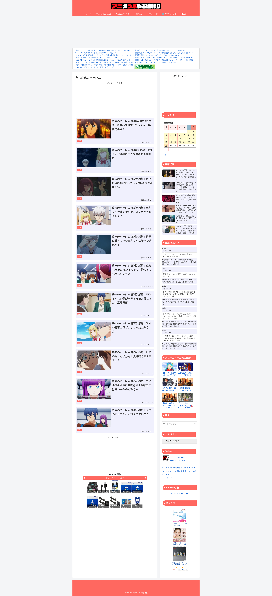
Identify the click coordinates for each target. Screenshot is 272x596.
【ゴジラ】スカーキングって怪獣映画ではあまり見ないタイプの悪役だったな (102, 60)
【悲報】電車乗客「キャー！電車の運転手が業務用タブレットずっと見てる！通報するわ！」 (108, 65)
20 (180, 142)
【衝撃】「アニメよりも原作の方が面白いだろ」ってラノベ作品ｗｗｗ (160, 50)
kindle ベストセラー (179, 493)
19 (175, 142)
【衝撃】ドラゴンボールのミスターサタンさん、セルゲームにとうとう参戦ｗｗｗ (164, 57)
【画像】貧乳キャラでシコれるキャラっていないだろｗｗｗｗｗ (158, 55)
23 (193, 142)
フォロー (168, 478)
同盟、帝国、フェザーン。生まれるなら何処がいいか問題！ (156, 62)
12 (175, 139)
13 (180, 139)
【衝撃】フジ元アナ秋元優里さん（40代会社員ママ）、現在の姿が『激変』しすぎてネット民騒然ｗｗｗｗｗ (114, 62)
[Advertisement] (136, 32)
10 (166, 139)
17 (166, 142)
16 (193, 139)
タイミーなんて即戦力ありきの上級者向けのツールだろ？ (95, 53)
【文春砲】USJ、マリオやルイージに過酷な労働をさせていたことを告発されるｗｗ (165, 53)
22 (189, 142)
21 (184, 142)
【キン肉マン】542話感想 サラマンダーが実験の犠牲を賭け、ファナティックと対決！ (106, 55)
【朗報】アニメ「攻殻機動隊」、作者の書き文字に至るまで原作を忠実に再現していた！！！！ (109, 50)
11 (171, 139)
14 (184, 139)
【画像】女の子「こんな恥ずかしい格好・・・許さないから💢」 (98, 57)
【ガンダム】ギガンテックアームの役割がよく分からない (95, 67)
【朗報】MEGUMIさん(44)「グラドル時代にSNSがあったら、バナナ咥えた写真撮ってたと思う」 (170, 60)
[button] (195, 424)
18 (171, 142)
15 (189, 139)
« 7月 (164, 155)
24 (166, 146)
